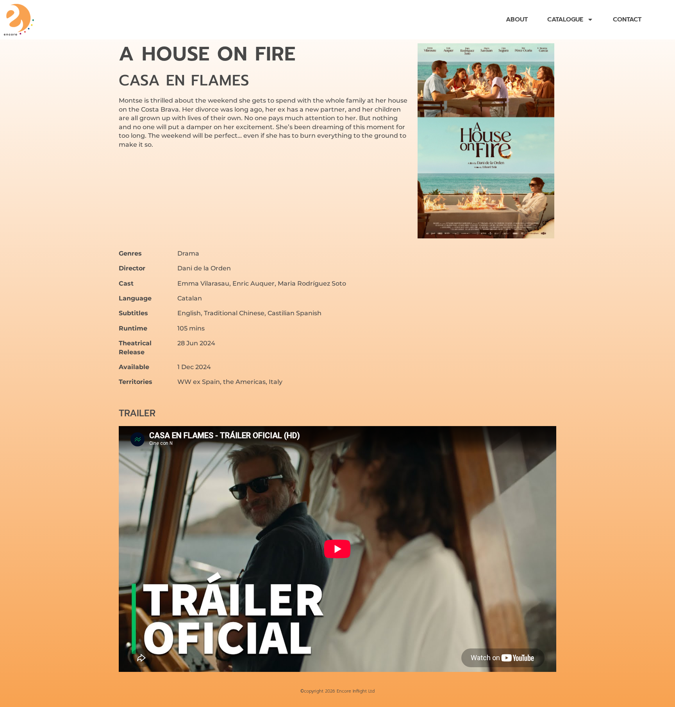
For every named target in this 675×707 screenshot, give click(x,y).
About (517, 19)
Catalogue (565, 19)
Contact (627, 19)
